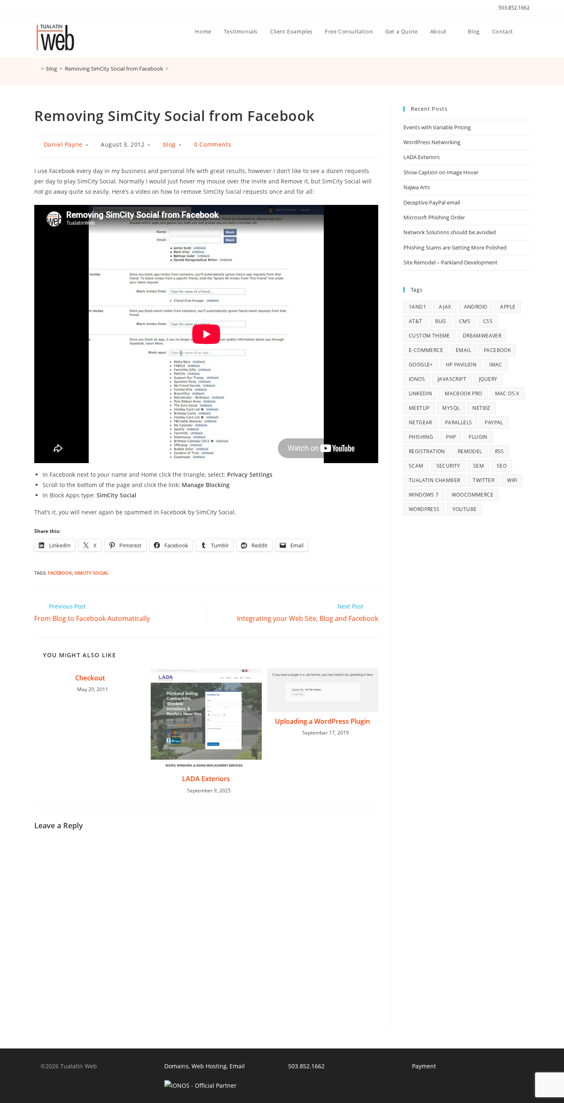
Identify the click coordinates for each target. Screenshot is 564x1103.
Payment (424, 1066)
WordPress (424, 509)
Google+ (421, 364)
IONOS (417, 379)
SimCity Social (91, 573)
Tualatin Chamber (434, 480)
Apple (507, 306)
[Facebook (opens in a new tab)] (46, 8)
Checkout (90, 677)
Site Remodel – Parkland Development (450, 262)
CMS (464, 321)
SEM (478, 465)
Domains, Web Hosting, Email (204, 1066)
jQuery (488, 379)
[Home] (36, 68)
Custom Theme (429, 335)
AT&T (415, 321)
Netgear (420, 422)
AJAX (445, 306)
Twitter (483, 480)
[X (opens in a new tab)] (37, 8)
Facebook (60, 573)
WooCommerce (472, 494)
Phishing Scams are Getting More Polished (455, 247)
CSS (488, 321)
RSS (499, 451)
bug (440, 321)
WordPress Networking (431, 142)
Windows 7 (424, 494)
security (448, 465)
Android (476, 306)
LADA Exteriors (206, 778)
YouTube (465, 509)
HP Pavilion (461, 364)
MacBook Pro (463, 393)
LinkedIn (420, 393)
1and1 (417, 306)
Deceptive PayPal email (431, 202)
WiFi (512, 480)
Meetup (419, 407)
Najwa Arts (416, 187)
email (463, 350)
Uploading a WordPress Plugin (322, 721)
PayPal (494, 422)
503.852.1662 (514, 7)
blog (169, 144)
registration (427, 451)
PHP (451, 436)
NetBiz (481, 407)
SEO (502, 465)
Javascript (452, 379)
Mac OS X (507, 393)
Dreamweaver (482, 335)
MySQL (451, 407)
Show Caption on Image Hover (441, 172)
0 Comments (212, 144)
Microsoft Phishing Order (434, 217)
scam (416, 465)
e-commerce (426, 350)
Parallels (458, 422)
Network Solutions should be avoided (449, 232)
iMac (495, 364)
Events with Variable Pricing (437, 127)
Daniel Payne (63, 144)
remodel (470, 451)
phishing (421, 436)
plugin (478, 436)
